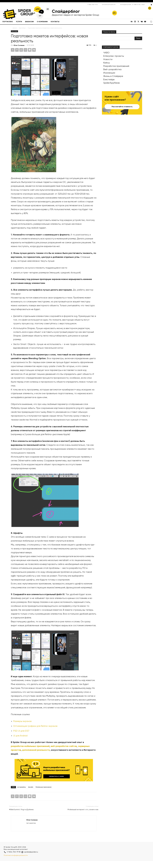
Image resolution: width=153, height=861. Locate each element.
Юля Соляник (19, 45)
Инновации (109, 73)
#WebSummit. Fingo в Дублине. (21, 809)
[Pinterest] (17, 50)
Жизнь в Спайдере (113, 76)
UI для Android (20, 736)
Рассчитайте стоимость (122, 107)
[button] (151, 22)
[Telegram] (29, 50)
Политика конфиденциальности (16, 855)
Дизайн (30, 787)
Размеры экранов (22, 721)
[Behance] (131, 21)
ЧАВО (106, 53)
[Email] (25, 50)
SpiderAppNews (111, 83)
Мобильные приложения (43, 787)
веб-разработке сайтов (64, 746)
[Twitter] (138, 21)
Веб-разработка (112, 69)
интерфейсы (21, 787)
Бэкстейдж (22, 28)
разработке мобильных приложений (30, 746)
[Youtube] (145, 21)
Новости (107, 59)
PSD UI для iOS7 (21, 731)
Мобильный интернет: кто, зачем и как (83, 809)
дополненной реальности (36, 750)
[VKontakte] (141, 21)
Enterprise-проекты (113, 56)
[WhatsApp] (21, 50)
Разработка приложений (116, 66)
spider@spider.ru (109, 4)
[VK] (34, 50)
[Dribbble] (135, 21)
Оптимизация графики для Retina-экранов (35, 726)
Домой (15, 28)
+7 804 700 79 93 (92, 4)
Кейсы (106, 63)
